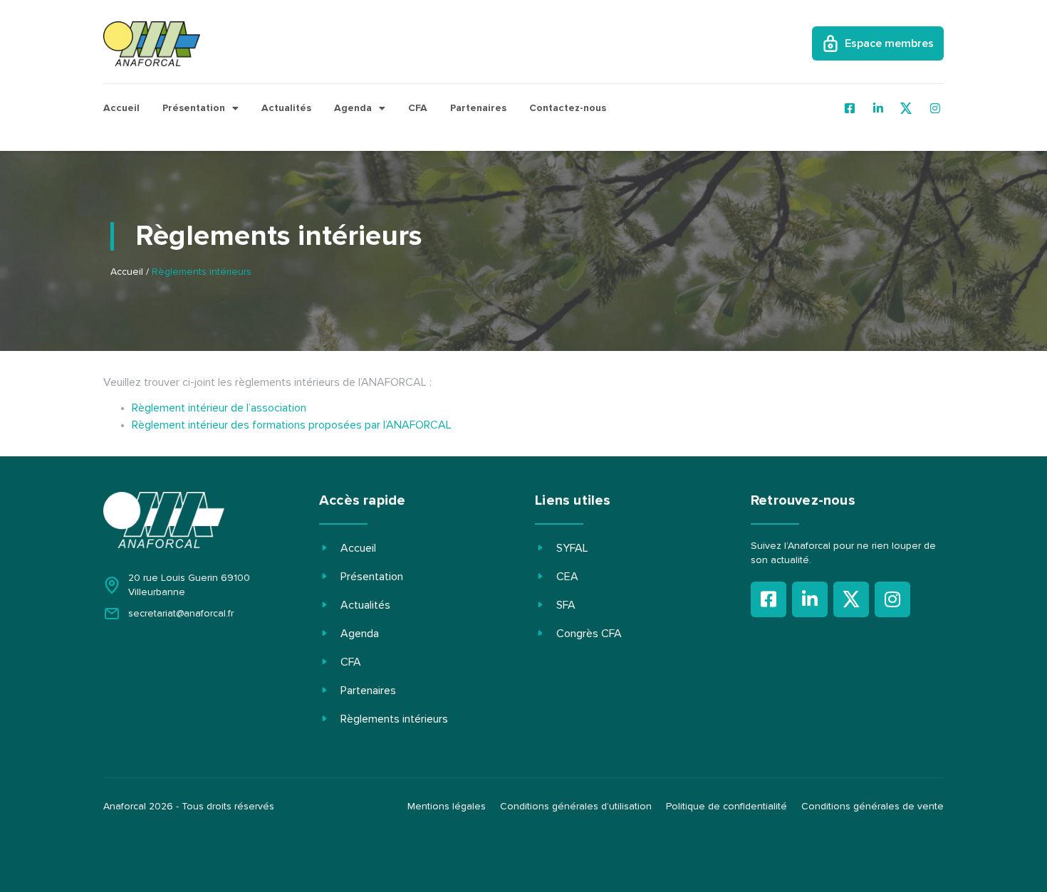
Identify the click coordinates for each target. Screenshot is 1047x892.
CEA (567, 576)
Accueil (121, 108)
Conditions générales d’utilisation (576, 807)
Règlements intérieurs (394, 719)
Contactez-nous (567, 108)
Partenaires (478, 108)
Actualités (286, 108)
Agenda (353, 108)
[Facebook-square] (768, 599)
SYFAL (572, 548)
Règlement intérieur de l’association (219, 408)
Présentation (193, 108)
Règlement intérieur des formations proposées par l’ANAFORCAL (292, 425)
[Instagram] (892, 599)
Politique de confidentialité (726, 807)
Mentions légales (446, 807)
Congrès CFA (589, 633)
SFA (565, 605)
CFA (417, 108)
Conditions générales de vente (872, 807)
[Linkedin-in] (810, 599)
